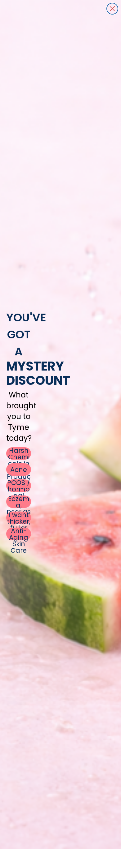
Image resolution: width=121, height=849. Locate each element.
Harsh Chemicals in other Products (19, 453)
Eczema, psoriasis (19, 501)
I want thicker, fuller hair (18, 518)
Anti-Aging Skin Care (18, 534)
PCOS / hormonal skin (18, 485)
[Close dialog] (112, 8)
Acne (18, 469)
